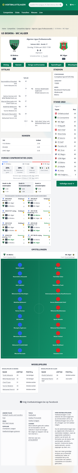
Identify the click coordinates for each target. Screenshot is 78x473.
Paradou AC (62, 146)
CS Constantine (63, 118)
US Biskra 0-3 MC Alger (28, 176)
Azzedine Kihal (11, 257)
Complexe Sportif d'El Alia (64, 77)
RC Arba (61, 170)
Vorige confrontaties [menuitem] (36, 65)
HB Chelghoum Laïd (65, 175)
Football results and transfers (13, 415)
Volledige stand (66, 183)
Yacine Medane (8, 386)
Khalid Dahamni (47, 375)
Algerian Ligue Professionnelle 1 (43, 28)
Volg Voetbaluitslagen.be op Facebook (40, 402)
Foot (4, 418)
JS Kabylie (61, 166)
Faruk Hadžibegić (70, 257)
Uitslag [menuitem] (6, 65)
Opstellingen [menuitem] (56, 65)
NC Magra (61, 154)
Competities (8, 12)
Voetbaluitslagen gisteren (11, 431)
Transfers (25, 12)
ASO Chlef (61, 130)
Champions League (9, 428)
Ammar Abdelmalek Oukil (42, 90)
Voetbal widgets (34, 421)
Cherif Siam (7, 382)
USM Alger (62, 158)
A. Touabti (44, 56)
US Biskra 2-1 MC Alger (28, 178)
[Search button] (60, 5)
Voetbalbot (32, 415)
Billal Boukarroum (9, 379)
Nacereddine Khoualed (9, 81)
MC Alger (61, 122)
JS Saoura (61, 138)
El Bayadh (61, 126)
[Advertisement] (39, 22)
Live (41, 12)
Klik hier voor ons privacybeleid (34, 439)
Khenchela (62, 134)
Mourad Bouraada (7, 101)
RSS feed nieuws (8, 423)
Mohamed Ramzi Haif (47, 380)
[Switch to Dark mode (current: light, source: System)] (67, 4)
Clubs (17, 12)
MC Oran (61, 150)
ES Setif (60, 142)
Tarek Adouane (8, 375)
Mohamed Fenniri (9, 389)
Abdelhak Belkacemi (10, 107)
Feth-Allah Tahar (40, 121)
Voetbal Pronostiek (35, 418)
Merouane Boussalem (9, 114)
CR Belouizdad (63, 114)
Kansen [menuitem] (18, 65)
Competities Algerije (23, 28)
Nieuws (34, 12)
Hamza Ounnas (8, 96)
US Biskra (61, 162)
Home (4, 28)
